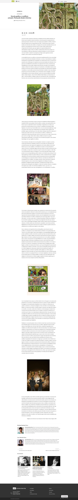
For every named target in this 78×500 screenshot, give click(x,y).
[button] (59, 1)
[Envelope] (67, 498)
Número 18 (19, 11)
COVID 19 (50, 467)
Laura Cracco (51, 468)
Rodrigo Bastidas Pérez (20, 20)
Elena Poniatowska (22, 468)
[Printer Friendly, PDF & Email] (33, 33)
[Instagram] (65, 498)
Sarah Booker (40, 469)
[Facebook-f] (61, 498)
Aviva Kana (35, 469)
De (23, 467)
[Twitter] (63, 498)
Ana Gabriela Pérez (21, 437)
